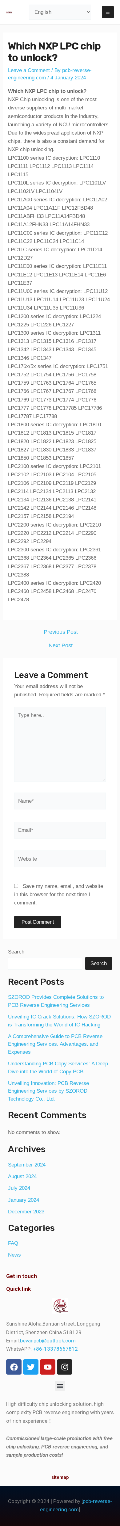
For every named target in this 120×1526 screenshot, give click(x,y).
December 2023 (26, 1212)
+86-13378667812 (55, 1349)
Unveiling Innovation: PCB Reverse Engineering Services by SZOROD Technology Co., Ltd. (48, 1091)
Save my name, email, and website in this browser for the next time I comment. (58, 894)
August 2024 (22, 1176)
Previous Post (61, 632)
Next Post (61, 645)
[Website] (60, 860)
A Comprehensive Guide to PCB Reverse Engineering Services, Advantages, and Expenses (55, 1044)
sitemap (60, 1477)
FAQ (13, 1243)
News (14, 1255)
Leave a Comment (29, 70)
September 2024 (27, 1165)
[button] (60, 1386)
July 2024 (19, 1188)
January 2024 (23, 1200)
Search (16, 952)
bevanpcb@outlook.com (48, 1341)
